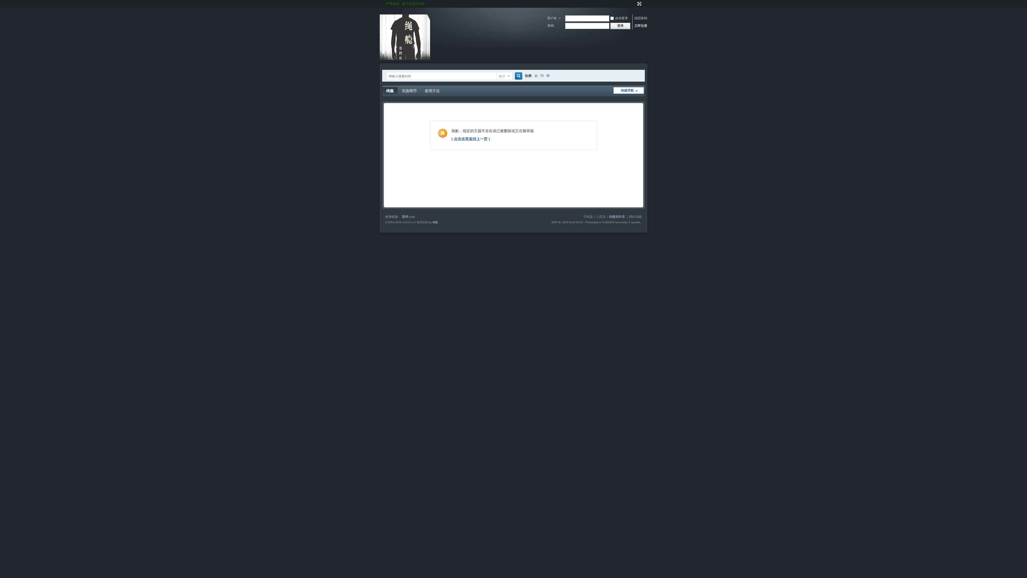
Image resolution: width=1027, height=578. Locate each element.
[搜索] (518, 76)
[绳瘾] (405, 59)
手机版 (588, 217)
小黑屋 (601, 217)
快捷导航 (627, 90)
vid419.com (409, 222)
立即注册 (640, 26)
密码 (550, 26)
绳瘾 (390, 91)
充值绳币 (409, 91)
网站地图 (635, 217)
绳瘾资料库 (617, 217)
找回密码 (640, 18)
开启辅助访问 (634, 3)
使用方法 (432, 91)
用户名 (552, 18)
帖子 (502, 76)
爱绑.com (408, 217)
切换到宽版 (639, 3)
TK (542, 76)
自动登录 (621, 18)
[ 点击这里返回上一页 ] (470, 139)
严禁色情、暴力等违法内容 (405, 4)
